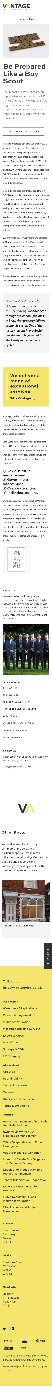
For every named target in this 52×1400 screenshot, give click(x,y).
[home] (16, 7)
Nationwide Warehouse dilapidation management (20, 1134)
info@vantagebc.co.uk (17, 766)
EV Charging (11, 1056)
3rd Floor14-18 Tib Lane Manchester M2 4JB (11, 1299)
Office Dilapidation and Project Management (24, 1144)
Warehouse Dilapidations (20, 1008)
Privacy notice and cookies (17, 1355)
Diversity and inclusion (18, 1099)
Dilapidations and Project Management (20, 1209)
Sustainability (12, 1078)
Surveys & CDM (13, 1049)
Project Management (17, 1015)
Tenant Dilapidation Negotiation (25, 1180)
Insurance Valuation (16, 1022)
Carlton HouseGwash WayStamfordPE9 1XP (11, 1236)
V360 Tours (11, 1042)
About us (9, 1072)
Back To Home (28, 19)
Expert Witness (13, 1035)
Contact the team (15, 1085)
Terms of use (41, 1355)
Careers (8, 1092)
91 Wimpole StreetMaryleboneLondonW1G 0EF (13, 1268)
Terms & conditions (16, 1105)
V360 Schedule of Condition (22, 1152)
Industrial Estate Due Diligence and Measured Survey (24, 1161)
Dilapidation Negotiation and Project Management (22, 1171)
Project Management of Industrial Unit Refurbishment (25, 1123)
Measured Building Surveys (21, 1029)
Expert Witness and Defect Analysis (21, 1188)
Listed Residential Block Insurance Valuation (19, 1199)
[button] (47, 7)
